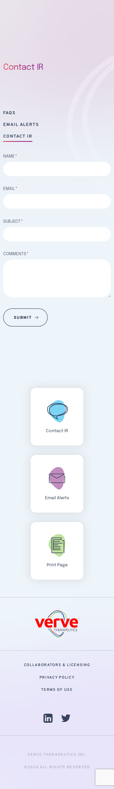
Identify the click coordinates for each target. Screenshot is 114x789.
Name (9, 156)
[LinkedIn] (48, 720)
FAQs (9, 113)
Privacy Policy (57, 677)
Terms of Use (57, 690)
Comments (14, 254)
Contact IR (17, 136)
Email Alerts (21, 124)
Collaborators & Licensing (57, 665)
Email (9, 189)
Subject (11, 221)
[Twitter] (66, 720)
